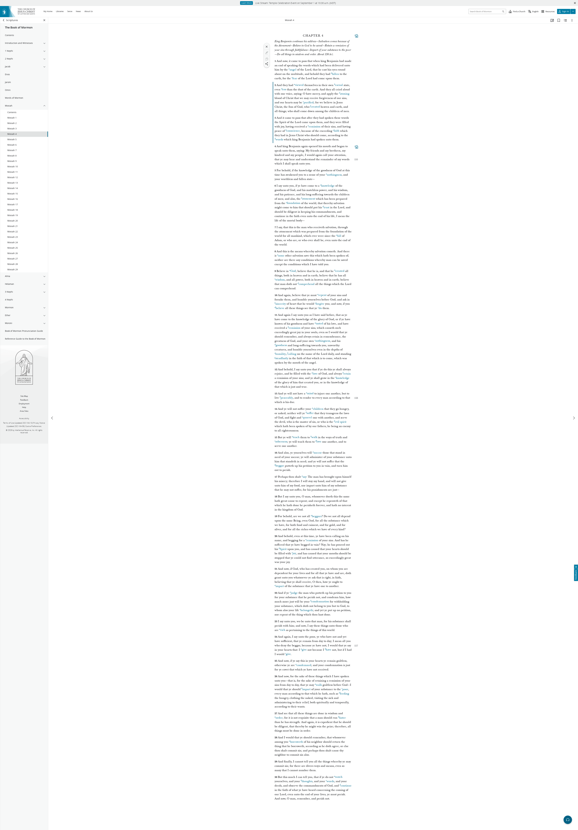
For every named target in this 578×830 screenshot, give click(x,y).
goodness (281, 345)
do (320, 308)
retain (347, 374)
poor (345, 689)
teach (296, 437)
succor (318, 453)
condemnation (320, 602)
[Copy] (266, 59)
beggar (279, 466)
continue (346, 786)
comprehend (306, 284)
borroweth (296, 742)
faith (336, 131)
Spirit (283, 549)
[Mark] (266, 52)
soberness (281, 442)
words (279, 139)
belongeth (306, 610)
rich (282, 630)
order (279, 718)
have (328, 650)
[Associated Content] (356, 36)
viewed (299, 85)
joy (294, 553)
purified (309, 102)
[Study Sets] (552, 20)
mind (310, 393)
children (318, 409)
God (293, 271)
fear (294, 78)
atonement (308, 199)
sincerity (280, 304)
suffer (310, 413)
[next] (574, 418)
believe (280, 308)
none (281, 255)
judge (294, 593)
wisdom (280, 280)
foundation (293, 203)
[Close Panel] (44, 20)
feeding (344, 694)
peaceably (287, 398)
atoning (344, 94)
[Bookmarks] (559, 20)
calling (292, 354)
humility (280, 354)
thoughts (307, 781)
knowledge (328, 186)
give (304, 650)
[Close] (266, 46)
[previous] (52, 418)
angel (293, 70)
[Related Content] (565, 20)
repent (322, 295)
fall (339, 236)
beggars (317, 516)
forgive (320, 304)
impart (280, 586)
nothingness (334, 175)
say (304, 477)
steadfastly (281, 358)
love (315, 374)
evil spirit (340, 422)
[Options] (572, 20)
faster (342, 718)
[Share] (266, 63)
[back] (3, 20)
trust (326, 207)
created (315, 107)
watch (338, 777)
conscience (293, 131)
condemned (304, 665)
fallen (335, 74)
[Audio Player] (568, 820)
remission (314, 126)
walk (314, 437)
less (284, 89)
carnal (339, 85)
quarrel (307, 418)
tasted (319, 324)
